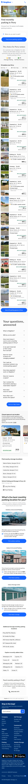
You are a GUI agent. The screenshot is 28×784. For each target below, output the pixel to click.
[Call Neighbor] (25, 2)
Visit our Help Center (14, 404)
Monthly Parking (12, 698)
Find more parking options (14, 39)
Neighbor (6, 698)
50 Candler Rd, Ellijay (9, 636)
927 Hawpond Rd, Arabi (9, 643)
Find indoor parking (14, 577)
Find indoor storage (14, 614)
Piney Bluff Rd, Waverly (9, 633)
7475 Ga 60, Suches (8, 646)
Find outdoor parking (14, 541)
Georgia (18, 698)
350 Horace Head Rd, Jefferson (11, 639)
